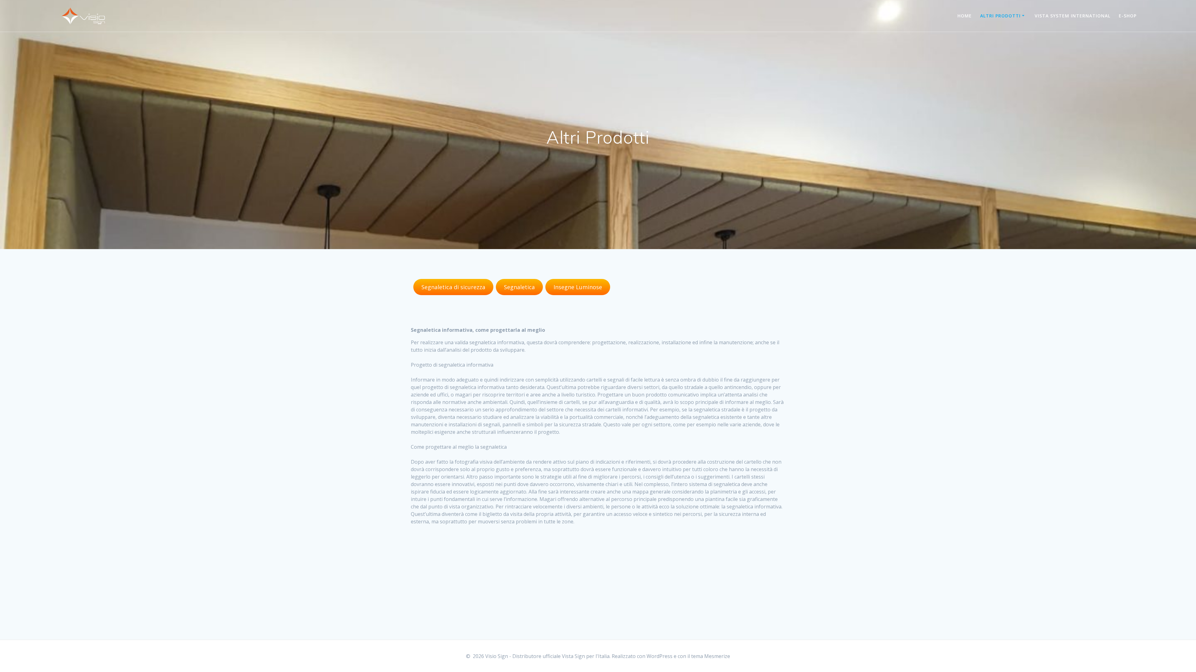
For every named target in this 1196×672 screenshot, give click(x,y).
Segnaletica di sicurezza (453, 287)
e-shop (1128, 16)
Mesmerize (717, 656)
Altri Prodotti (1000, 16)
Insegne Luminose (577, 287)
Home (964, 16)
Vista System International (1072, 16)
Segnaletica (519, 287)
